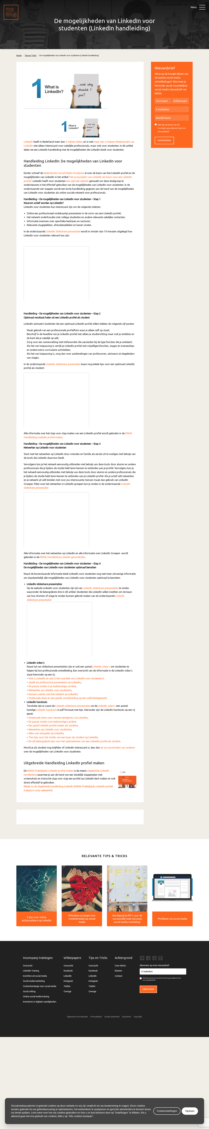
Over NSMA (120, 965)
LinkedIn (28, 141)
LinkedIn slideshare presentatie (63, 364)
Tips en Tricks (30, 55)
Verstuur (148, 989)
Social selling (29, 991)
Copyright (138, 1017)
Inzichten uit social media (35, 976)
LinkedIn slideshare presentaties (100, 588)
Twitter (67, 986)
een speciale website (77, 181)
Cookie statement (112, 1017)
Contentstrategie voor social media (39, 986)
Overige (67, 991)
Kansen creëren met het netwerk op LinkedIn (53, 694)
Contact (118, 976)
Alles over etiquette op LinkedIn (46, 733)
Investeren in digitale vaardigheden (39, 1001)
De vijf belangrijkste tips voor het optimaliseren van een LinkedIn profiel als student (74, 741)
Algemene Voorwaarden (77, 1017)
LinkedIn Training (31, 970)
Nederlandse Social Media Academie (64, 173)
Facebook (68, 970)
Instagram (68, 981)
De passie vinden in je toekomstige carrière (52, 686)
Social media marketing (34, 981)
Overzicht (27, 965)
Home (19, 55)
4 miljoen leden (73, 141)
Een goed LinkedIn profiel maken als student (53, 725)
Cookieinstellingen (167, 1111)
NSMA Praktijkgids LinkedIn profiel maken (50, 770)
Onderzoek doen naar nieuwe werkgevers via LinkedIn (58, 717)
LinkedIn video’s (101, 666)
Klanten (118, 970)
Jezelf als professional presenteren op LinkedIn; (55, 682)
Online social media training (36, 996)
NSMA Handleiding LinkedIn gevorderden (62, 557)
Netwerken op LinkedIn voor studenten (50, 690)
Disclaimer (126, 1017)
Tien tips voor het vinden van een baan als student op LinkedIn (63, 737)
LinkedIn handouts (46, 709)
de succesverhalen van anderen (118, 747)
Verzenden (164, 140)
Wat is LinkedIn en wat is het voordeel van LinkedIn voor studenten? (66, 678)
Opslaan (189, 1111)
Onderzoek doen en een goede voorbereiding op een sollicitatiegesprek (68, 698)
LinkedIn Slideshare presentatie (63, 231)
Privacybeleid (96, 1017)
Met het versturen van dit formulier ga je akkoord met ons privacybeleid (172, 128)
